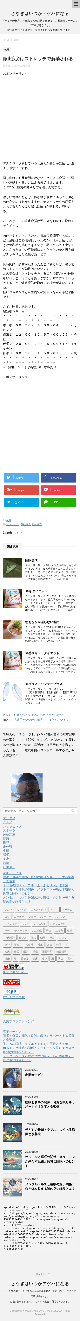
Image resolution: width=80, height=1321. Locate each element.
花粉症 (24, 958)
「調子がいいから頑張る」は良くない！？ (41, 719)
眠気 (25, 951)
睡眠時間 (47, 951)
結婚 (7, 958)
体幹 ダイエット (36, 591)
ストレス (60, 916)
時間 (58, 944)
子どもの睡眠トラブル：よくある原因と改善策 (35, 885)
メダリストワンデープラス (44, 684)
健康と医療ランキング (15, 972)
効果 (42, 937)
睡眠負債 (31, 560)
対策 (40, 944)
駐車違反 (9, 867)
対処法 (29, 944)
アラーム (67, 909)
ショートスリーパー (39, 916)
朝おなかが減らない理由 (42, 622)
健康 (8, 520)
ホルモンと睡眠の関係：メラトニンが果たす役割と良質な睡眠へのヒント (50, 1161)
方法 (49, 944)
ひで (18, 532)
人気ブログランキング (18, 1021)
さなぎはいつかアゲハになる (40, 13)
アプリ (54, 909)
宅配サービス (12, 873)
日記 (6, 842)
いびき (8, 909)
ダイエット (39, 923)
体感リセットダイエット (42, 653)
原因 (52, 937)
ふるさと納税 (38, 909)
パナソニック (57, 923)
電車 (69, 958)
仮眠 (69, 930)
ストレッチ (12, 524)
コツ (7, 916)
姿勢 (7, 944)
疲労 (16, 951)
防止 (60, 958)
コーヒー (19, 916)
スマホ (25, 923)
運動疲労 (26, 524)
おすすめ (22, 909)
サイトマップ (43, 1274)
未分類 (7, 846)
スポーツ (9, 830)
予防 (48, 930)
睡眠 (6, 854)
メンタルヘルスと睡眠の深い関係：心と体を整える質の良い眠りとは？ (50, 1186)
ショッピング (12, 826)
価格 (33, 937)
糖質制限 (61, 951)
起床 (35, 958)
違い (44, 958)
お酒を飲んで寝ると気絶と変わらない (38, 715)
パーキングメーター (16, 930)
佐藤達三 (9, 834)
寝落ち (18, 944)
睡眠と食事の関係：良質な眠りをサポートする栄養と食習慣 (50, 1104)
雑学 (6, 863)
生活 (6, 850)
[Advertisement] (40, 116)
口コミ (62, 937)
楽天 (7, 951)
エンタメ (9, 818)
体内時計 (10, 937)
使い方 (23, 937)
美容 (6, 859)
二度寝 (59, 930)
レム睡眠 (37, 930)
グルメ (7, 822)
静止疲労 (37, 524)
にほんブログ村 (14, 997)
